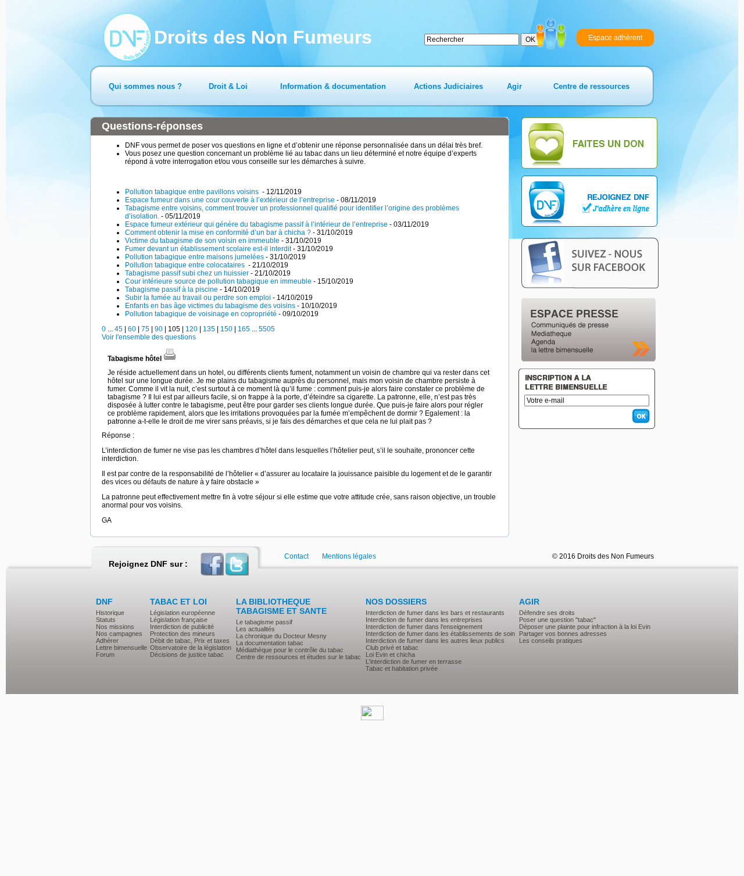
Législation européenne (182, 612)
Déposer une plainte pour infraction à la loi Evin (584, 626)
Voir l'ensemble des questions (149, 337)
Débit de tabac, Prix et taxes (190, 640)
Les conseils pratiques (550, 640)
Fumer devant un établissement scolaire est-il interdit (208, 249)
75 (145, 329)
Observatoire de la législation (190, 647)
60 (132, 329)
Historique (110, 612)
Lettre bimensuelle (121, 647)
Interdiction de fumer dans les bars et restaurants (435, 612)
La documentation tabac (269, 642)
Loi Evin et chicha (390, 654)
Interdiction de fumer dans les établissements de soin (440, 633)
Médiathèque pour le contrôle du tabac (290, 649)
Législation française (179, 619)
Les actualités (255, 628)
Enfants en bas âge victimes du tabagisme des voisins (210, 306)
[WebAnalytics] (372, 718)
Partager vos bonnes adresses (563, 633)
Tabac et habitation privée (402, 668)
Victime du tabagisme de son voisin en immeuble (202, 241)
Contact (296, 556)
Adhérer (107, 640)
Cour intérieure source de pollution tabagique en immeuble (218, 281)
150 (226, 329)
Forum (105, 654)
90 (159, 329)
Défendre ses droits (547, 612)
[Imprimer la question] (169, 359)
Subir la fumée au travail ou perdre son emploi (198, 298)
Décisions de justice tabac (187, 654)
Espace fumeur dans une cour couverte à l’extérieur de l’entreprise (230, 200)
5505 (267, 329)
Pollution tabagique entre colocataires (185, 265)
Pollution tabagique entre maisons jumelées (194, 257)
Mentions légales (349, 556)
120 (191, 329)
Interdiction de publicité (182, 626)
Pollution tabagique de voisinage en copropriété (201, 314)
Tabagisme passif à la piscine (171, 289)
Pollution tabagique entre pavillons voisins (192, 192)
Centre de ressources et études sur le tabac (298, 656)
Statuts (106, 619)
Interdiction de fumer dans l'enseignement (424, 626)
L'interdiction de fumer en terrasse (414, 661)
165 (244, 329)
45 (119, 329)
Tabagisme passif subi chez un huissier (187, 273)
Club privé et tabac (392, 647)
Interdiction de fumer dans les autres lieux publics (435, 640)
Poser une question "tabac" (557, 619)
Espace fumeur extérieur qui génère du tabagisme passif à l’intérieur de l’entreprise (256, 224)
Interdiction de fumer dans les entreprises (424, 619)
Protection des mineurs (182, 633)
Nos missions (115, 626)
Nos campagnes (119, 633)
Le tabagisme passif (264, 621)
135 (209, 329)
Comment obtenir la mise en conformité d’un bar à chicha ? (218, 232)
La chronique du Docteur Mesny (281, 635)
